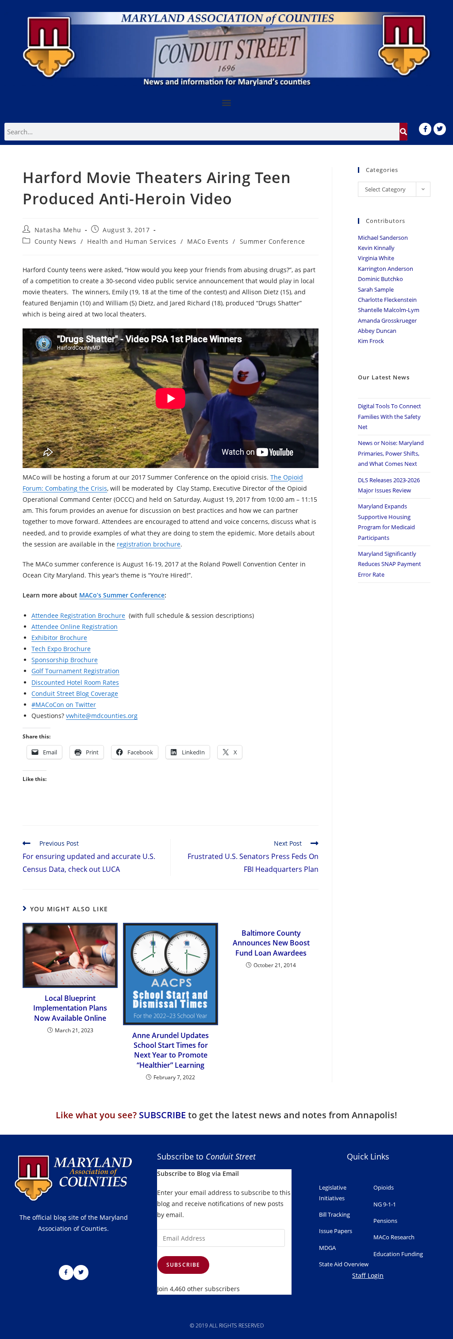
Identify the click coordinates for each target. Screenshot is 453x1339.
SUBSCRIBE (162, 1115)
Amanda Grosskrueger (387, 320)
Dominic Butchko (380, 279)
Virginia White (376, 258)
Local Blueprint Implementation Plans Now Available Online (70, 1008)
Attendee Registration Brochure (78, 615)
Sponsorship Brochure (64, 660)
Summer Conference (272, 241)
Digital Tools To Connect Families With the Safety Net (389, 416)
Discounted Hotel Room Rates (75, 682)
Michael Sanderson (383, 238)
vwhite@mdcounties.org (102, 715)
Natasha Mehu (58, 230)
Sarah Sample (376, 289)
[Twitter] (440, 129)
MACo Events (208, 241)
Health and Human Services (131, 241)
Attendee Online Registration (74, 626)
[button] (226, 102)
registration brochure (148, 544)
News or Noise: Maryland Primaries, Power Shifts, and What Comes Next (391, 453)
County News (56, 241)
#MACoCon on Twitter (63, 704)
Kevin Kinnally (376, 248)
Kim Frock (371, 341)
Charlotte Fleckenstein (387, 300)
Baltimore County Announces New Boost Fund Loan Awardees (271, 943)
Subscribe (183, 1265)
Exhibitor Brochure (59, 637)
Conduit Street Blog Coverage (74, 693)
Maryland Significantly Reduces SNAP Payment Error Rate (389, 564)
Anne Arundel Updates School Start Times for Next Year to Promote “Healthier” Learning (170, 1050)
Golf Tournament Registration (75, 671)
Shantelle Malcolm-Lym (388, 310)
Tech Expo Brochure (61, 648)
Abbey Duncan (377, 331)
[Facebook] (425, 129)
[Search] (403, 132)
